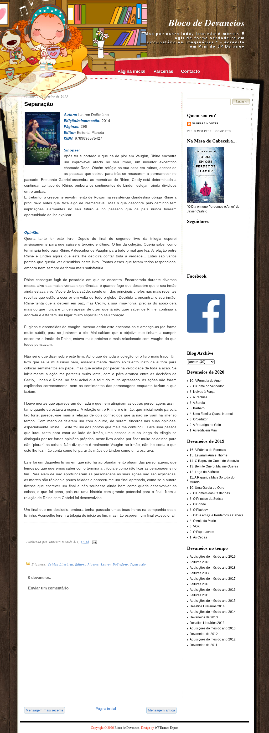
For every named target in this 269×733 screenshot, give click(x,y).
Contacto (190, 71)
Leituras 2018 (199, 562)
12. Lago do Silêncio (204, 472)
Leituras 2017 (199, 573)
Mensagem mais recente (44, 710)
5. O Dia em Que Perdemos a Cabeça (217, 515)
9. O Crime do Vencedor (207, 386)
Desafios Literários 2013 (207, 623)
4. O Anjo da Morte (203, 521)
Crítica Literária (60, 564)
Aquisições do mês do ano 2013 (213, 628)
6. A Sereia (197, 403)
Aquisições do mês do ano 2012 (213, 639)
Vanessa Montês (205, 123)
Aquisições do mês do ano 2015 (213, 601)
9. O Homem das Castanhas (210, 493)
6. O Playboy (199, 510)
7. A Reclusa (198, 397)
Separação (38, 104)
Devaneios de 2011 (204, 645)
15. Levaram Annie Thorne (208, 455)
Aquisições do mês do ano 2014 (213, 612)
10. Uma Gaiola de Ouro (207, 488)
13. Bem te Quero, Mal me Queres (214, 466)
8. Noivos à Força (202, 392)
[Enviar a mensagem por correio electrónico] (94, 541)
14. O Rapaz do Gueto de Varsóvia (214, 461)
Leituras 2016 (199, 584)
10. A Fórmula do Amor (206, 381)
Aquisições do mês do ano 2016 (213, 590)
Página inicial (131, 71)
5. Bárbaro (197, 408)
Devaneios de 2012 (204, 634)
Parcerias (163, 71)
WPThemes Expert (166, 728)
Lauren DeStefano (114, 564)
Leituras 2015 (199, 595)
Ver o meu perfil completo (209, 131)
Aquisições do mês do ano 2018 (213, 567)
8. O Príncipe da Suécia (206, 499)
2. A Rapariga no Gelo (205, 425)
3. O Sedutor (199, 419)
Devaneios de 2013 (204, 617)
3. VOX (195, 526)
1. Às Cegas (198, 537)
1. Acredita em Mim (203, 430)
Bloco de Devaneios (206, 22)
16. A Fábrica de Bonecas (208, 450)
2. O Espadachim (202, 532)
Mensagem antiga (161, 710)
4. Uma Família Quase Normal (211, 414)
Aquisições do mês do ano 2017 (213, 579)
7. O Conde (198, 504)
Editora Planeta (87, 564)
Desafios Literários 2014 (207, 606)
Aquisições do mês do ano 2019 (213, 556)
